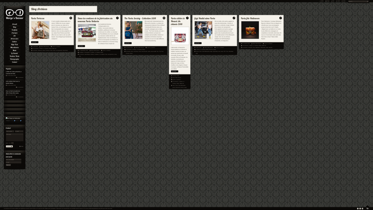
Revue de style (212, 49)
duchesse (136, 51)
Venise (131, 53)
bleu (132, 51)
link (333, 0)
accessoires (245, 47)
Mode (50, 48)
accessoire (35, 50)
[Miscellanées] (14, 47)
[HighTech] (14, 44)
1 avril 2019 (35, 46)
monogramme (59, 50)
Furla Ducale (144, 51)
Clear (22, 146)
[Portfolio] (14, 29)
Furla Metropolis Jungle (207, 51)
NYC (225, 51)
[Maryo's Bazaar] (14, 19)
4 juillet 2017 (198, 47)
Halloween (257, 47)
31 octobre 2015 (246, 43)
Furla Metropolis (181, 85)
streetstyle (231, 51)
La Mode (41, 48)
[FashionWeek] (14, 55)
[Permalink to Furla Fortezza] (37, 18)
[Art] (14, 35)
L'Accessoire (35, 48)
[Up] (367, 207)
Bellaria (92, 54)
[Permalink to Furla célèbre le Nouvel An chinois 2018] (178, 21)
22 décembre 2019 (11, 85)
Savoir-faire (65, 50)
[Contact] (14, 61)
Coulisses (81, 52)
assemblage (87, 54)
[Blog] (14, 26)
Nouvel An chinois (179, 87)
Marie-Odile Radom (45, 46)
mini (219, 51)
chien (173, 85)
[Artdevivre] (14, 38)
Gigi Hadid (215, 51)
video (344, 0)
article (322, 0)
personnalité (153, 51)
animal (197, 51)
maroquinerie (111, 54)
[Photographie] (14, 58)
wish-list (270, 47)
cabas (43, 50)
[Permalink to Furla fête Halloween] (250, 18)
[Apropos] (14, 32)
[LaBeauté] (14, 53)
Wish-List (54, 48)
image (328, 0)
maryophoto (12, 120)
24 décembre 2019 (11, 75)
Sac (80, 56)
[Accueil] (14, 23)
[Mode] (14, 50)
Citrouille (250, 47)
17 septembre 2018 (83, 50)
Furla (51, 50)
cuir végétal (101, 54)
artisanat (40, 50)
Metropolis (263, 47)
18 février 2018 (175, 75)
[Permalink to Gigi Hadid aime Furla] (204, 18)
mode (54, 50)
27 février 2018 (129, 47)
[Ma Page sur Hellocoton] (13, 118)
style (197, 53)
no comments (20, 77)
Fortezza (48, 50)
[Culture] (14, 41)
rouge (185, 87)
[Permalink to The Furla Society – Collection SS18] (140, 18)
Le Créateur (46, 48)
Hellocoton (18, 120)
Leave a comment (56, 46)
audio (338, 0)
